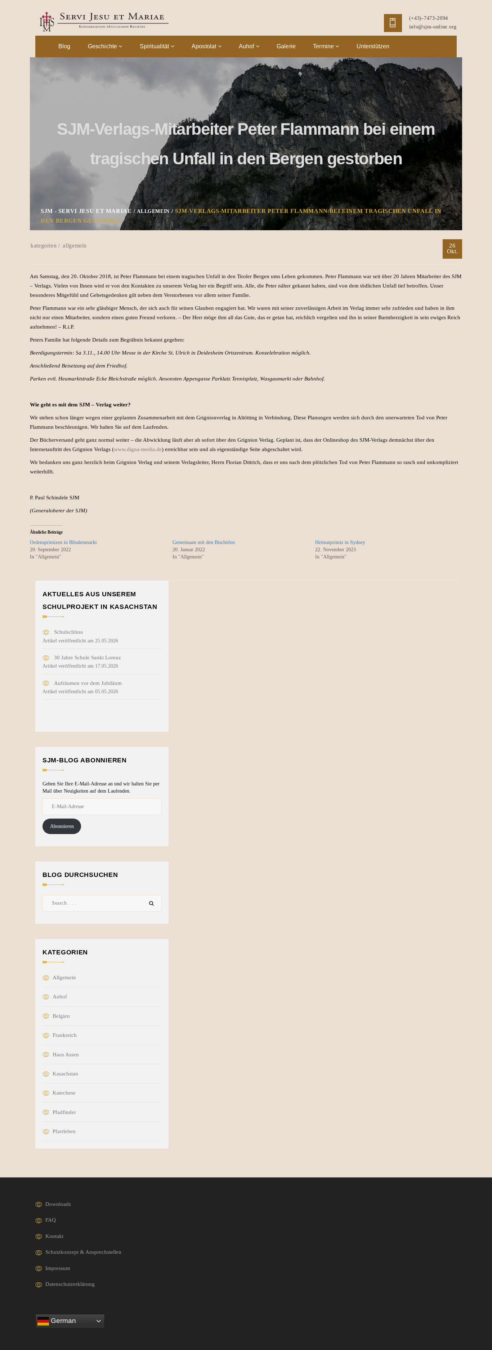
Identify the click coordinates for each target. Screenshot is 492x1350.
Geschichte (103, 46)
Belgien (61, 1016)
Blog (64, 46)
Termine (324, 46)
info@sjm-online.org (433, 27)
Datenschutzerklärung (70, 1284)
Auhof (247, 46)
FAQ (50, 1220)
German (62, 1320)
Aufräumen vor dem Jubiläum (88, 683)
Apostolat (205, 46)
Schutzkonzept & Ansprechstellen (83, 1252)
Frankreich (65, 1035)
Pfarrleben (64, 1131)
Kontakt (54, 1236)
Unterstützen (373, 46)
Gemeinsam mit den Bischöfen (204, 542)
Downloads (58, 1204)
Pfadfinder (64, 1112)
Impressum (57, 1268)
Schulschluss (68, 632)
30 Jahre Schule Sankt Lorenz (87, 657)
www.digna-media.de (138, 449)
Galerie (286, 46)
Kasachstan (65, 1074)
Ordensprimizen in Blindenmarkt (63, 542)
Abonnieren (62, 826)
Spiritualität (155, 46)
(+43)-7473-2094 (428, 18)
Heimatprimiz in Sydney (340, 542)
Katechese (64, 1093)
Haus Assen (66, 1054)
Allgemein (75, 245)
